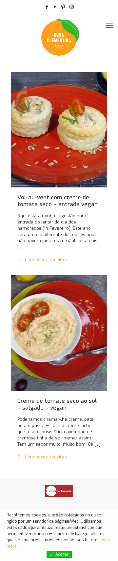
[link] (59, 491)
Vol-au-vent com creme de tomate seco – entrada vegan (57, 201)
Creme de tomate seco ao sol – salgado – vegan (57, 404)
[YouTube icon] (55, 7)
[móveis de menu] (109, 25)
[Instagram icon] (71, 7)
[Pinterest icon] (63, 7)
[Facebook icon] (47, 7)
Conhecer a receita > (46, 259)
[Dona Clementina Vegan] (59, 37)
